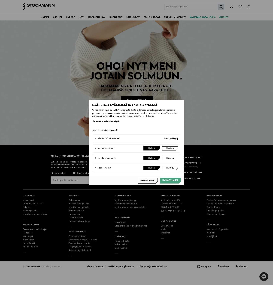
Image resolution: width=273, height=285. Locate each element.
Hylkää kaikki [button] (147, 180)
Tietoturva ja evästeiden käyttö (105, 121)
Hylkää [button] (151, 148)
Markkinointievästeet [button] (105, 158)
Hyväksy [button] (170, 148)
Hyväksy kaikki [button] (170, 180)
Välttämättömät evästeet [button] (107, 138)
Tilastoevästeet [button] (103, 168)
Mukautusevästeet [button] (104, 148)
